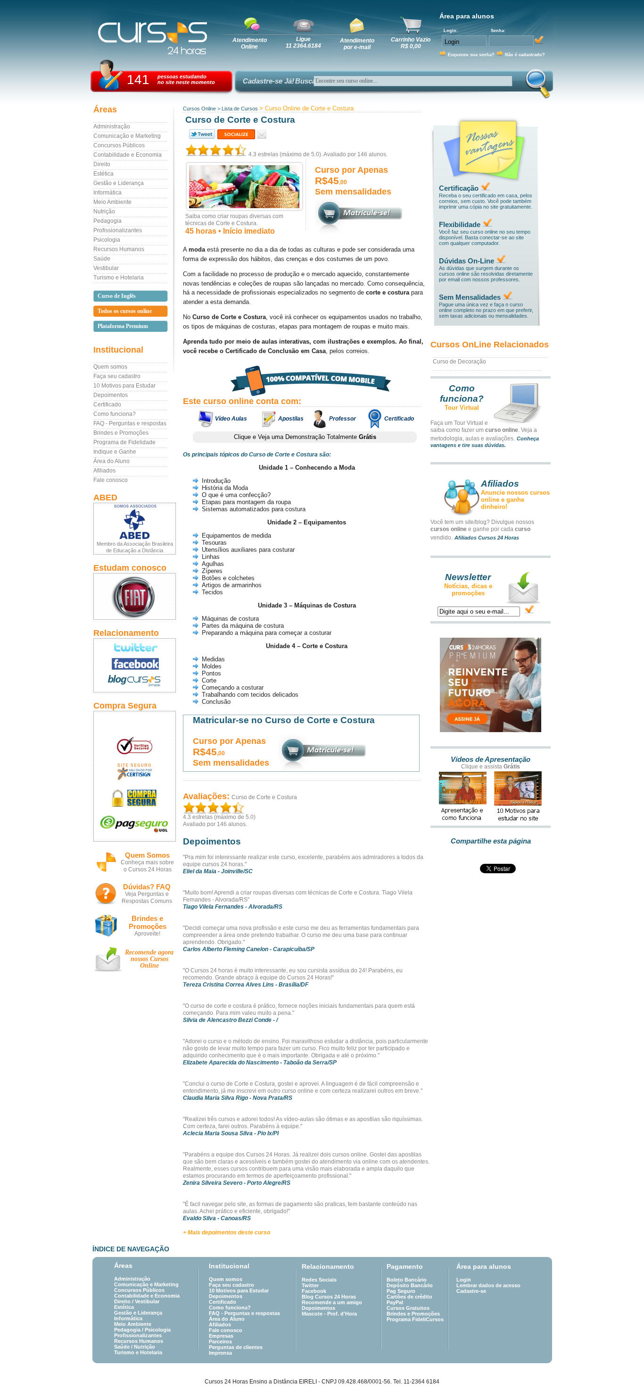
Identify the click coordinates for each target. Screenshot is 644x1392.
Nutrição (104, 211)
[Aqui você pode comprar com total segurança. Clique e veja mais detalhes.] (134, 798)
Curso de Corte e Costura (264, 797)
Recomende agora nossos (149, 959)
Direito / (124, 1301)
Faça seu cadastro (116, 376)
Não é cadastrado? (525, 54)
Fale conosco (110, 480)
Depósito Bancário (410, 1285)
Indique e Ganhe (114, 451)
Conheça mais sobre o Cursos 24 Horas (147, 866)
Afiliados (104, 470)
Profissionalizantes (117, 230)
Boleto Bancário (407, 1279)
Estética (103, 173)
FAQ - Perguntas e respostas (129, 423)
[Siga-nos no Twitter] (134, 647)
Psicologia (106, 239)
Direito (101, 164)
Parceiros (220, 1341)
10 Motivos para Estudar (124, 385)
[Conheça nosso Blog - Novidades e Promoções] (134, 682)
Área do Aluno (111, 461)
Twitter (310, 1285)
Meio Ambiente (112, 202)
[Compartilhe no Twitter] (201, 134)
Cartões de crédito (409, 1296)
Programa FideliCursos (415, 1319)
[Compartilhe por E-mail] (262, 134)
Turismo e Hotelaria (118, 277)
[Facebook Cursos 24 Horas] (134, 664)
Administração (111, 126)
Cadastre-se (471, 1291)
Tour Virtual (462, 407)
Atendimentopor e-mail (357, 44)
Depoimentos (110, 395)
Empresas (221, 1336)
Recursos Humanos (118, 249)
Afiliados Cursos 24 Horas (486, 537)
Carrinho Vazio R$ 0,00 (410, 43)
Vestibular (106, 268)
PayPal (395, 1302)
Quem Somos (147, 855)
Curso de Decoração (459, 361)
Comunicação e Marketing (127, 136)
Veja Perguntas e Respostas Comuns (147, 897)
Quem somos (110, 366)
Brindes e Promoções (121, 433)
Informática (107, 192)
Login (463, 1279)
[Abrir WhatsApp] (620, 1368)
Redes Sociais (319, 1279)
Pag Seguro (401, 1291)
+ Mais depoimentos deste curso (226, 1232)
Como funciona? (114, 414)
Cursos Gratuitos (408, 1308)
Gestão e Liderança (118, 183)
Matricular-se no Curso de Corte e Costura (284, 720)
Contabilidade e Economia (127, 155)
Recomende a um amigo (332, 1302)
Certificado (107, 404)
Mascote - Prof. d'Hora (329, 1313)
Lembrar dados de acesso (488, 1285)
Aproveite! (147, 933)
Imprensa (220, 1353)
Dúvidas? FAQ (147, 887)
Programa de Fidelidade (124, 442)
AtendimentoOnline (249, 43)
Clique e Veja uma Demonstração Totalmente (305, 436)
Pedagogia (107, 221)
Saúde (101, 258)
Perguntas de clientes (236, 1347)
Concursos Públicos (119, 145)
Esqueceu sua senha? (471, 54)
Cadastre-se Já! (268, 81)
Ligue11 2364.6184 (303, 42)
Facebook (314, 1291)
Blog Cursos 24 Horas (329, 1296)
